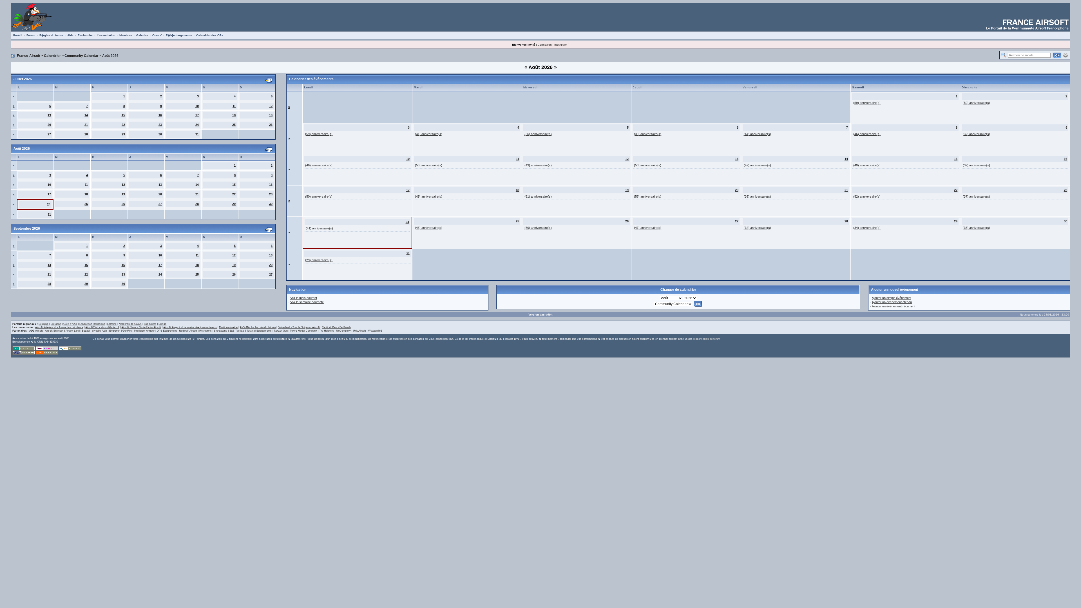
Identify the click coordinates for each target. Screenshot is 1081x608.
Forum (30, 35)
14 (86, 115)
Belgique (43, 324)
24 (197, 124)
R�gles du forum (51, 35)
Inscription (561, 44)
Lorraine (112, 324)
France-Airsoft (28, 56)
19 (271, 115)
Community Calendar (81, 56)
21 (86, 124)
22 (123, 124)
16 (160, 115)
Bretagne (56, 324)
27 (49, 134)
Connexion (545, 44)
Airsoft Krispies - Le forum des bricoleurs (59, 327)
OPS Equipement (167, 330)
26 (271, 124)
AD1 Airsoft (36, 330)
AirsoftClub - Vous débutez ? (102, 327)
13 (49, 115)
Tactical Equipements (259, 330)
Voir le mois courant (303, 297)
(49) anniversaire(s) (428, 196)
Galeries (142, 35)
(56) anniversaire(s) (647, 196)
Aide (70, 35)
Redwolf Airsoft (188, 330)
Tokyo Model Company (303, 330)
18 (234, 115)
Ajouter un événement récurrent (893, 306)
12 (271, 106)
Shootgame (220, 330)
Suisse (162, 324)
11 (234, 106)
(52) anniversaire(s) (867, 196)
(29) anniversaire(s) (318, 260)
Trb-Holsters (326, 330)
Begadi (86, 330)
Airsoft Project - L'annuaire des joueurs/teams (190, 327)
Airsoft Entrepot (54, 330)
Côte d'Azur (70, 324)
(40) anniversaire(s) (867, 165)
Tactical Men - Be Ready (336, 327)
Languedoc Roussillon (92, 324)
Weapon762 (375, 330)
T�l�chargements (179, 35)
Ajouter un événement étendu (892, 302)
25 (234, 124)
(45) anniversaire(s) (428, 227)
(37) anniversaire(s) (976, 165)
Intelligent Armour (144, 330)
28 (86, 134)
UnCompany (343, 330)
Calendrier (52, 56)
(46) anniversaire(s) (867, 134)
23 (160, 124)
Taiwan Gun (281, 330)
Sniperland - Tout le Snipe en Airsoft (299, 327)
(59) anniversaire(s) (867, 102)
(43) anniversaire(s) (538, 165)
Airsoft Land (73, 330)
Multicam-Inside (228, 327)
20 (49, 124)
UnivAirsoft (359, 330)
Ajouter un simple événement (891, 297)
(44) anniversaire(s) (757, 134)
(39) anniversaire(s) (647, 134)
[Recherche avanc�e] (1065, 55)
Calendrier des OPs (209, 35)
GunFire (127, 330)
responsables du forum (706, 338)
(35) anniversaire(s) (976, 227)
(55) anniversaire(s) (428, 165)
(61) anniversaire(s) (538, 196)
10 (197, 106)
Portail (17, 35)
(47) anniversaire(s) (757, 165)
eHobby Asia (99, 330)
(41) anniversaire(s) (428, 134)
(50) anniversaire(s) (976, 102)
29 (123, 134)
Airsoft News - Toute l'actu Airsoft (141, 327)
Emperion (114, 330)
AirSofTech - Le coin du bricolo (258, 327)
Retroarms (205, 330)
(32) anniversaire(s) (976, 134)
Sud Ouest (150, 324)
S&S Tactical (236, 330)
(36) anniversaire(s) (538, 134)
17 (197, 115)
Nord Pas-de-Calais (130, 324)
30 (160, 134)
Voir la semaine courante (307, 302)
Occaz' (157, 35)
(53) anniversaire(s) (647, 165)
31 (197, 134)
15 (123, 115)
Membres (125, 35)
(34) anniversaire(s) (757, 227)
